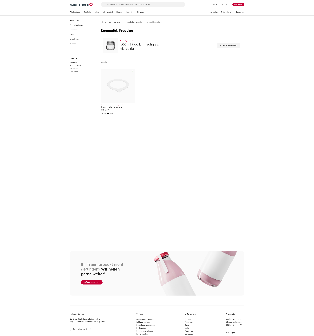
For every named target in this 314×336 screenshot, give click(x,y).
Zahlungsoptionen (143, 322)
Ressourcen (189, 331)
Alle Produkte (106, 22)
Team (187, 325)
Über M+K (189, 319)
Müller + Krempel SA (234, 325)
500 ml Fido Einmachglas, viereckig (128, 22)
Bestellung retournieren (145, 325)
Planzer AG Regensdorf (235, 322)
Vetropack (189, 334)
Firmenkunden (142, 334)
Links (187, 328)
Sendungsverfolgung (144, 331)
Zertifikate (189, 322)
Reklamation (141, 328)
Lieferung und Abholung (145, 319)
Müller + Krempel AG (234, 319)
